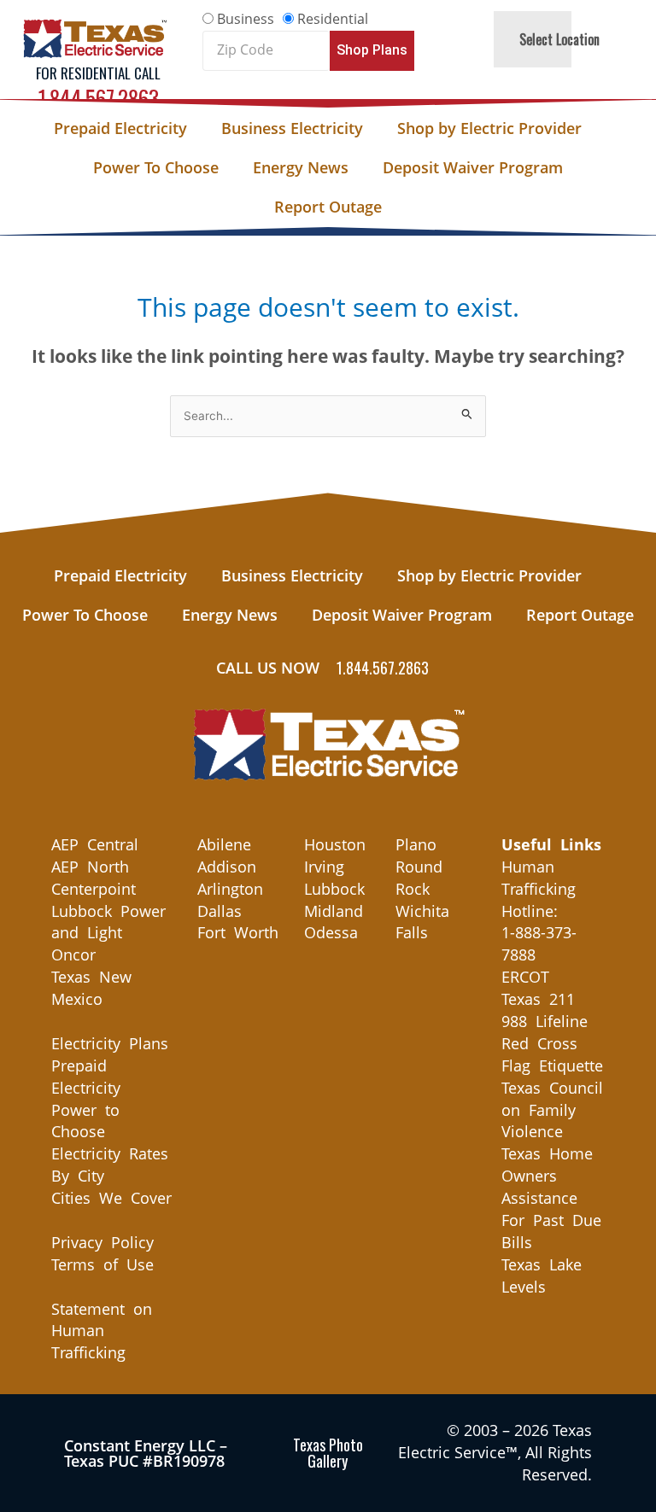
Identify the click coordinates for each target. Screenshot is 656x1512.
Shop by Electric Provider (489, 128)
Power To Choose (156, 167)
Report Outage (328, 206)
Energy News (300, 167)
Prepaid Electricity (120, 128)
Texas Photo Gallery (328, 1452)
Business (245, 18)
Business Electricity (292, 128)
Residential (332, 18)
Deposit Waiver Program (473, 167)
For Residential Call (98, 73)
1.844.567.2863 (98, 98)
